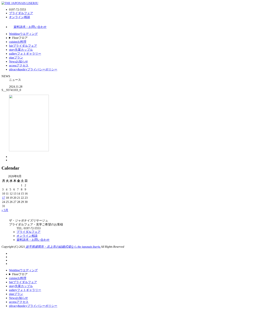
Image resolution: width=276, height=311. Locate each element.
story (21, 49)
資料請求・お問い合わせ (30, 26)
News (18, 61)
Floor (20, 37)
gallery (25, 53)
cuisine (17, 41)
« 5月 (5, 210)
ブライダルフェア (21, 13)
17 (3, 197)
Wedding (23, 33)
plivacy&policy (33, 69)
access (19, 65)
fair (23, 45)
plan (16, 57)
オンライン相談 (19, 17)
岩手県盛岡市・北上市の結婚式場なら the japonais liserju (63, 246)
